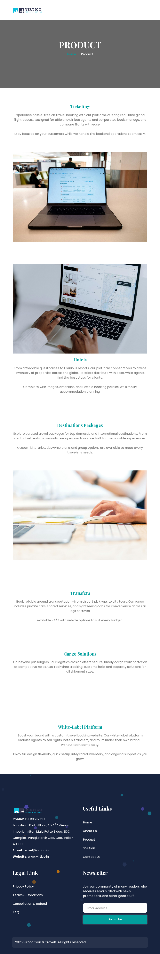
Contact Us (91, 857)
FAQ (16, 912)
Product (89, 839)
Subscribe (115, 919)
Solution (89, 848)
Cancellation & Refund (30, 903)
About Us (90, 831)
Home (71, 54)
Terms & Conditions (28, 895)
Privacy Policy (23, 886)
